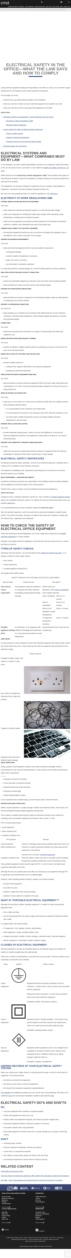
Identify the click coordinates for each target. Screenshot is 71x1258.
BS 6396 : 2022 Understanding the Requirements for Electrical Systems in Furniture (31, 1180)
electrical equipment (47, 855)
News (61, 6)
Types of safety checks (14, 134)
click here (54, 194)
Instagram (41, 1231)
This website (5, 1093)
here (10, 1096)
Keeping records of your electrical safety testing (23, 142)
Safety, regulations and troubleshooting (15, 9)
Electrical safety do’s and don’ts (15, 146)
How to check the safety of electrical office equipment (23, 129)
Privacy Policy (60, 1237)
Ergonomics (21, 6)
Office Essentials (29, 6)
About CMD (48, 6)
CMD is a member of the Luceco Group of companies (36, 1237)
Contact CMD (67, 6)
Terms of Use (52, 1237)
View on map (5, 1207)
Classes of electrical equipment (17, 137)
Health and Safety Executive (51, 553)
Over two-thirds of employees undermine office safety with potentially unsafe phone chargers (35, 1176)
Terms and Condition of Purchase (50, 1239)
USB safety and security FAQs (12, 1171)
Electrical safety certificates (16, 125)
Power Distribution (40, 6)
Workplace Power (12, 6)
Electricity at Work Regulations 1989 (19, 121)
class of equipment (62, 590)
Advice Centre (55, 6)
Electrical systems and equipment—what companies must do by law (29, 117)
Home (1, 9)
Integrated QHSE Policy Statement (19, 1239)
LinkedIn (6, 1229)
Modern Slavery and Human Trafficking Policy (35, 1241)
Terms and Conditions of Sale (35, 1239)
